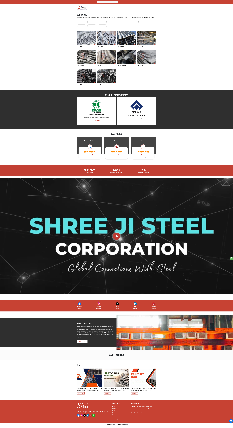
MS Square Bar (143, 22)
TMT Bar (81, 22)
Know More (96, 120)
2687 (135, 306)
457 (117, 306)
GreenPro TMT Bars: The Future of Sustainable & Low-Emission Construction (116, 388)
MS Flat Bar (122, 22)
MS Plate (82, 25)
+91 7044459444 (124, 2)
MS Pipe (92, 25)
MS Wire (102, 25)
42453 (79, 306)
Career (113, 414)
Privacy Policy (115, 419)
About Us (133, 7)
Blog (146, 7)
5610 (99, 306)
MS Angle (92, 22)
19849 (153, 306)
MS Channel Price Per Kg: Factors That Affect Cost (89, 388)
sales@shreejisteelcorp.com (137, 2)
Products (139, 7)
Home (127, 7)
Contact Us (152, 7)
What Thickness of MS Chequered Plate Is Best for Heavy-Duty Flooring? (143, 388)
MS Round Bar (133, 22)
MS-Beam (112, 22)
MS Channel (102, 22)
